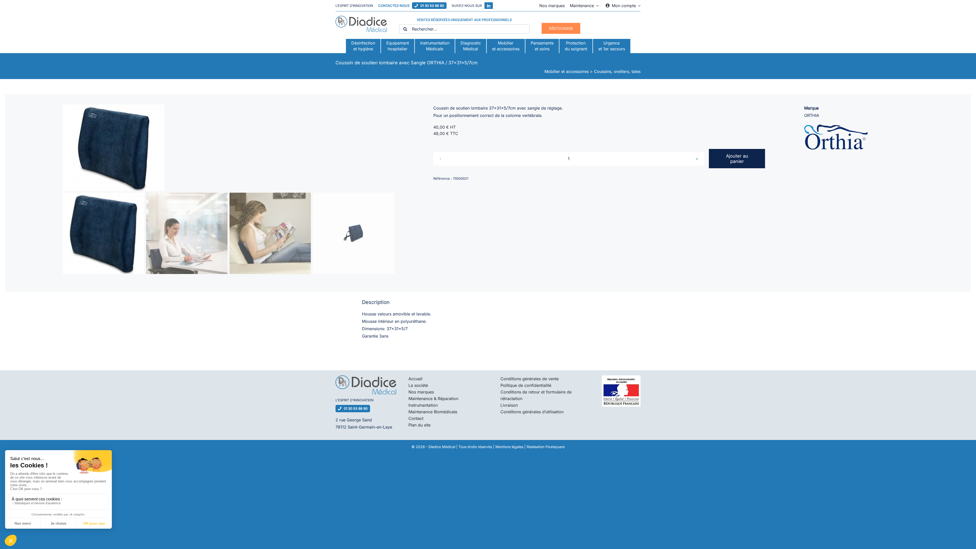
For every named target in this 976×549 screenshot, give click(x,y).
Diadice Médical (442, 447)
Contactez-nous (393, 6)
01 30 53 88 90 (432, 6)
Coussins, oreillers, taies (617, 71)
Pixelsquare (555, 447)
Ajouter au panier (737, 158)
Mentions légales (509, 447)
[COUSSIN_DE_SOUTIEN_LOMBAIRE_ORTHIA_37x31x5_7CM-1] (228, 147)
